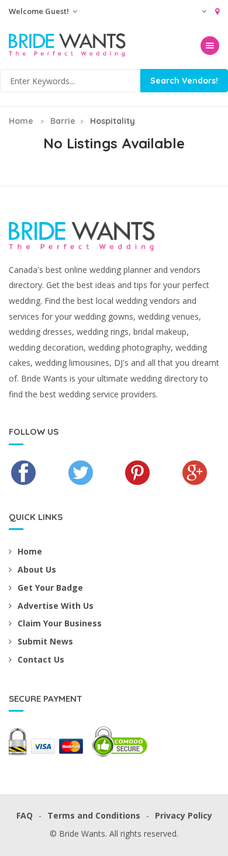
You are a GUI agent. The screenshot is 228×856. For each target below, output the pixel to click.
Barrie (62, 121)
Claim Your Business (60, 623)
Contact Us (41, 659)
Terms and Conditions (93, 815)
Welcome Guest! (40, 11)
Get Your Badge (50, 587)
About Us (37, 569)
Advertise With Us (56, 605)
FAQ (24, 815)
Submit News (45, 641)
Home (21, 121)
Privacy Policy (183, 815)
